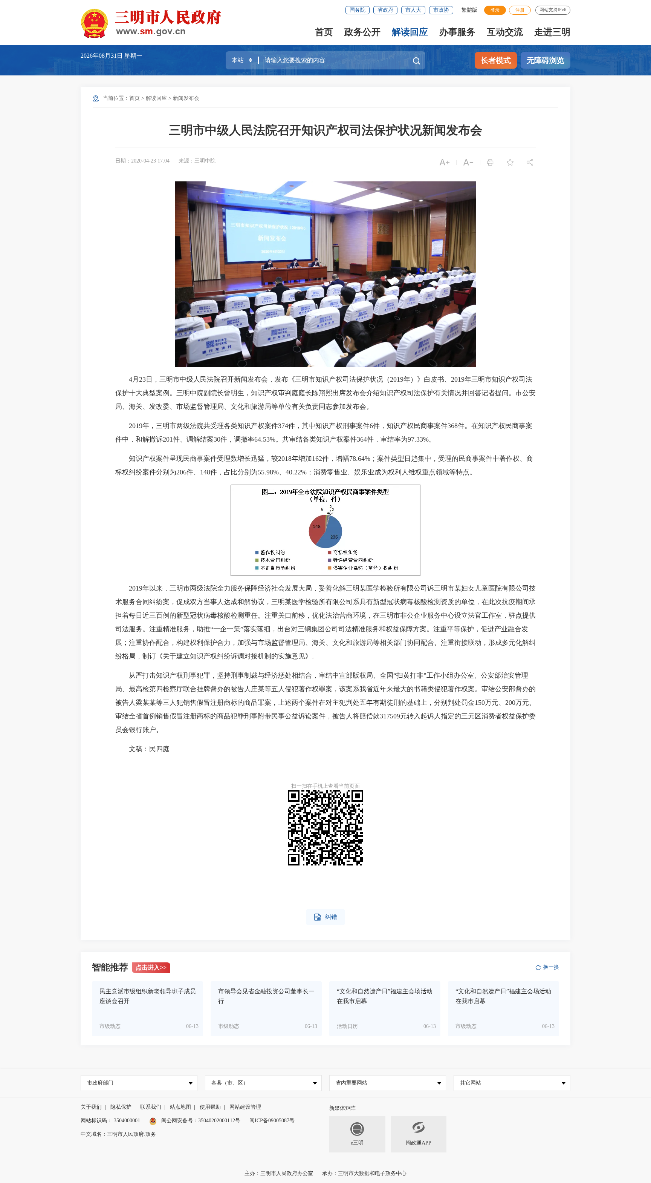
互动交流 (505, 32)
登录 (495, 10)
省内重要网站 (351, 1083)
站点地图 (180, 1107)
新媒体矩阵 (342, 1108)
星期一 (133, 55)
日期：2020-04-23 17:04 (142, 161)
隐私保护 (120, 1107)
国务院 (357, 10)
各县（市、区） (229, 1083)
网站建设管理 (245, 1107)
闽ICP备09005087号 (272, 1120)
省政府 (385, 10)
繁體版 (469, 10)
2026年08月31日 (102, 55)
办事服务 (457, 32)
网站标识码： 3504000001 (110, 1120)
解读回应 (410, 32)
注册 (519, 10)
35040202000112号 (219, 1120)
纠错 (325, 917)
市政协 (441, 10)
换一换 (551, 967)
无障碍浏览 (545, 60)
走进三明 (552, 32)
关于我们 (91, 1107)
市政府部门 (100, 1083)
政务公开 (362, 32)
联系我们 (150, 1107)
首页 (324, 32)
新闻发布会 (186, 98)
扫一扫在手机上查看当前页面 (325, 786)
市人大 (413, 10)
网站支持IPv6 (552, 9)
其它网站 (470, 1083)
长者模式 (496, 60)
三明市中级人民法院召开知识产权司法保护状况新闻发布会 (325, 130)
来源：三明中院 (197, 161)
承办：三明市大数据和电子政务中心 (364, 1173)
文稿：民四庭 (142, 749)
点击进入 (151, 967)
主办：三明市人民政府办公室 (279, 1173)
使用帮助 (210, 1107)
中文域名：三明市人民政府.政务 (118, 1134)
